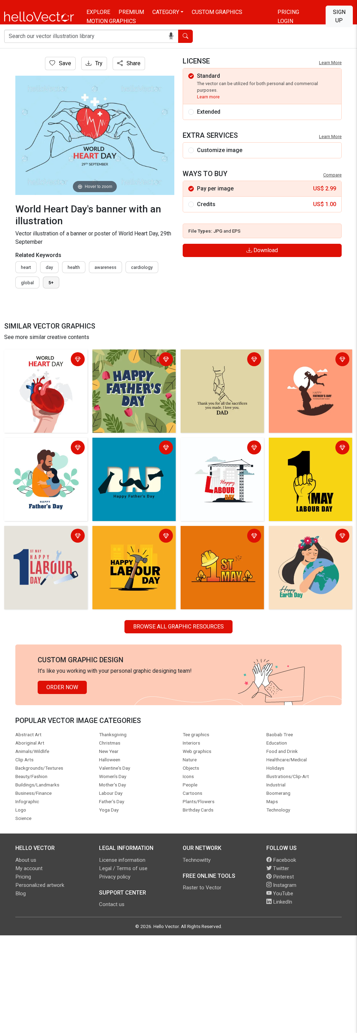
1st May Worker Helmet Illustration (212, 536)
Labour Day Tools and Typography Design (33, 536)
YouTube (282, 893)
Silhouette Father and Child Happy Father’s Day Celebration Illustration (309, 364)
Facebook (284, 860)
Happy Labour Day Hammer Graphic (128, 536)
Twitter (280, 868)
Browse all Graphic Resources (178, 626)
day (49, 267)
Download (265, 250)
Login (285, 21)
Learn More (330, 62)
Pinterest (283, 877)
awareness (105, 267)
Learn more (208, 96)
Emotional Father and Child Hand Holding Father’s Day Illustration (222, 360)
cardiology (142, 267)
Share (132, 63)
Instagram (284, 885)
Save (64, 63)
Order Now (62, 687)
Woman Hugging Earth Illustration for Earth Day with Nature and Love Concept (306, 540)
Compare (332, 175)
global (27, 282)
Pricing (288, 12)
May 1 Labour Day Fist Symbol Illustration (308, 448)
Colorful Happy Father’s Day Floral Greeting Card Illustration (132, 360)
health (74, 267)
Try (98, 63)
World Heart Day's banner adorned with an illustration (39, 360)
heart (26, 267)
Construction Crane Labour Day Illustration (220, 448)
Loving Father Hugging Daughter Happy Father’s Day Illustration (46, 448)
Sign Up (339, 16)
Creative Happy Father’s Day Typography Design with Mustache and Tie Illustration (130, 452)
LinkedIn (282, 902)
